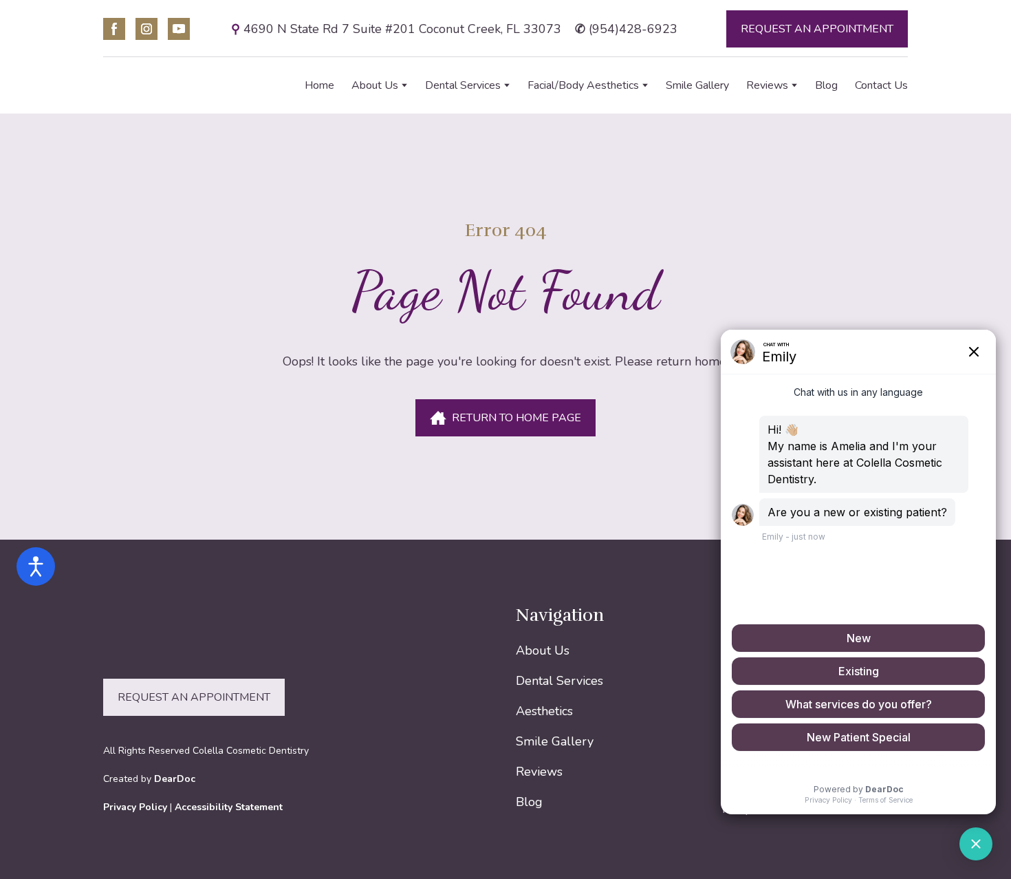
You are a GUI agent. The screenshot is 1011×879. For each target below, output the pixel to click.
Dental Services (463, 85)
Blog (826, 85)
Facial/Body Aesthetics (583, 85)
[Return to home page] (177, 85)
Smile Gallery (697, 85)
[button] (114, 29)
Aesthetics (544, 711)
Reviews (767, 85)
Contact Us (881, 85)
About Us (374, 85)
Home (319, 85)
